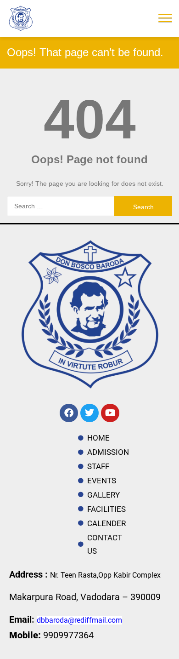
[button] (165, 17)
